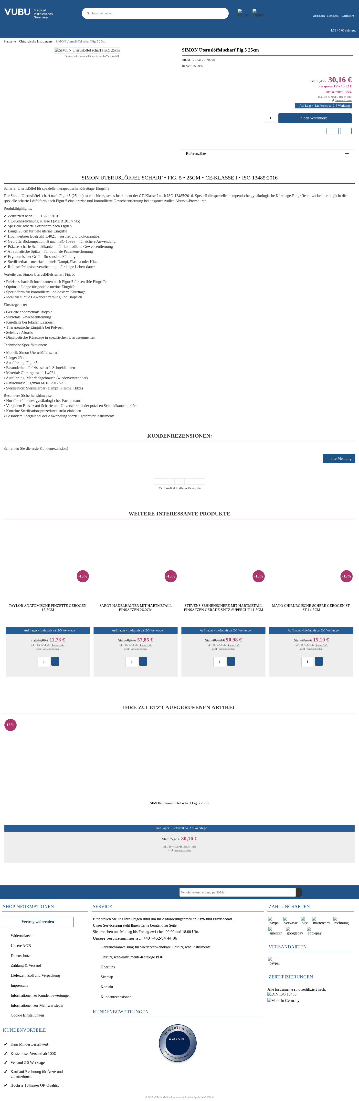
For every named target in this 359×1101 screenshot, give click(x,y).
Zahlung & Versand (26, 965)
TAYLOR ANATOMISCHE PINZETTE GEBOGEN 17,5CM (47, 607)
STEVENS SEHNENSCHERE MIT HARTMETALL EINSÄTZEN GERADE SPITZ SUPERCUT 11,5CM (223, 607)
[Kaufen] (55, 661)
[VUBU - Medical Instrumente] (29, 13)
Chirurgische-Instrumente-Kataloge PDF (132, 957)
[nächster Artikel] (190, 481)
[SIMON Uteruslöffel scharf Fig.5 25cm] (87, 50)
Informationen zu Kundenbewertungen (41, 995)
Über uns (108, 967)
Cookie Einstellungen (27, 1015)
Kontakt (107, 987)
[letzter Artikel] (200, 481)
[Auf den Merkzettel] (333, 131)
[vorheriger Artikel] (169, 481)
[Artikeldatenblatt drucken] (346, 132)
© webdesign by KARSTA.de (199, 1097)
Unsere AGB (21, 946)
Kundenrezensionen (116, 997)
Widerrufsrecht (22, 935)
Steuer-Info (345, 96)
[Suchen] (226, 13)
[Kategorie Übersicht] (179, 481)
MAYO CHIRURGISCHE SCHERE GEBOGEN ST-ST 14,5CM (311, 607)
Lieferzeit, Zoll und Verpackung (35, 975)
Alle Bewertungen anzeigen (177, 1043)
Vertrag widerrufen (37, 922)
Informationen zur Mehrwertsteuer (37, 1005)
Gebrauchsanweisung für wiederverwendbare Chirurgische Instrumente (156, 947)
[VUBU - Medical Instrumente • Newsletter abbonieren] (299, 892)
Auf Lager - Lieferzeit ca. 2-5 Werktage (324, 105)
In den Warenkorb (313, 118)
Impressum (19, 985)
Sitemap (107, 977)
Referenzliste (196, 153)
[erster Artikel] (159, 481)
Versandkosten (343, 100)
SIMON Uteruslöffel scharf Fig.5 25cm (179, 803)
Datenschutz (20, 956)
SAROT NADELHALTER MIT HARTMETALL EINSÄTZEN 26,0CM (135, 607)
